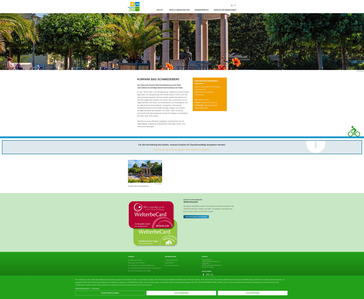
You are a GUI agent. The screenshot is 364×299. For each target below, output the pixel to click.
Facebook (203, 275)
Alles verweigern (181, 293)
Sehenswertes (202, 10)
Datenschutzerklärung (82, 288)
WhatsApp (211, 275)
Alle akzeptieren (252, 293)
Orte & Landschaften (179, 10)
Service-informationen (225, 10)
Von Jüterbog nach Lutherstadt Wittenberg (141, 265)
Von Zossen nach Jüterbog (136, 263)
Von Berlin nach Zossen (135, 260)
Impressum (95, 288)
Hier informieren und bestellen (196, 217)
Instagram (207, 275)
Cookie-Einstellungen (110, 293)
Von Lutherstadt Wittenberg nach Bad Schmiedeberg (144, 268)
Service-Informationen (172, 265)
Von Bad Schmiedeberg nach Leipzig (139, 270)
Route (160, 10)
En (235, 5)
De (232, 5)
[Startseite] (134, 6)
